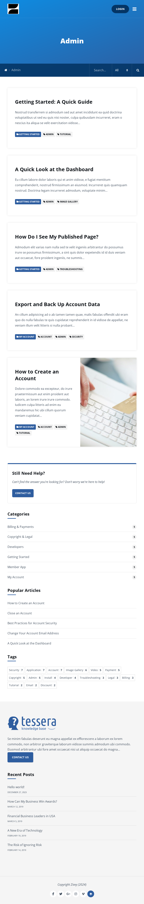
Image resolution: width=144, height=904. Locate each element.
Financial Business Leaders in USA (31, 816)
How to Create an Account (37, 375)
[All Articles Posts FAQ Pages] (116, 70)
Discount (48, 685)
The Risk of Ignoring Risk (25, 845)
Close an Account (20, 613)
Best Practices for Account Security (32, 623)
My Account (16, 577)
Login (120, 9)
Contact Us (23, 493)
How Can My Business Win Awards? (32, 801)
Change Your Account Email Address (33, 633)
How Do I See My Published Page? (56, 236)
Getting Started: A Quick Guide (53, 101)
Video (96, 670)
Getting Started (18, 557)
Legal (113, 677)
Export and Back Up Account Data (57, 304)
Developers (16, 547)
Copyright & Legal (20, 537)
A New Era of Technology (25, 830)
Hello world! (16, 787)
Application (35, 670)
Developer (68, 677)
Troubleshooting (92, 677)
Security (16, 670)
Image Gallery (76, 670)
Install (50, 677)
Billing (128, 677)
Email (31, 685)
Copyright (17, 677)
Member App (17, 567)
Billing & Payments (21, 527)
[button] (134, 9)
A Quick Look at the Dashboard (54, 169)
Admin (34, 677)
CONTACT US (20, 757)
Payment (112, 670)
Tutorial (15, 685)
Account (55, 670)
